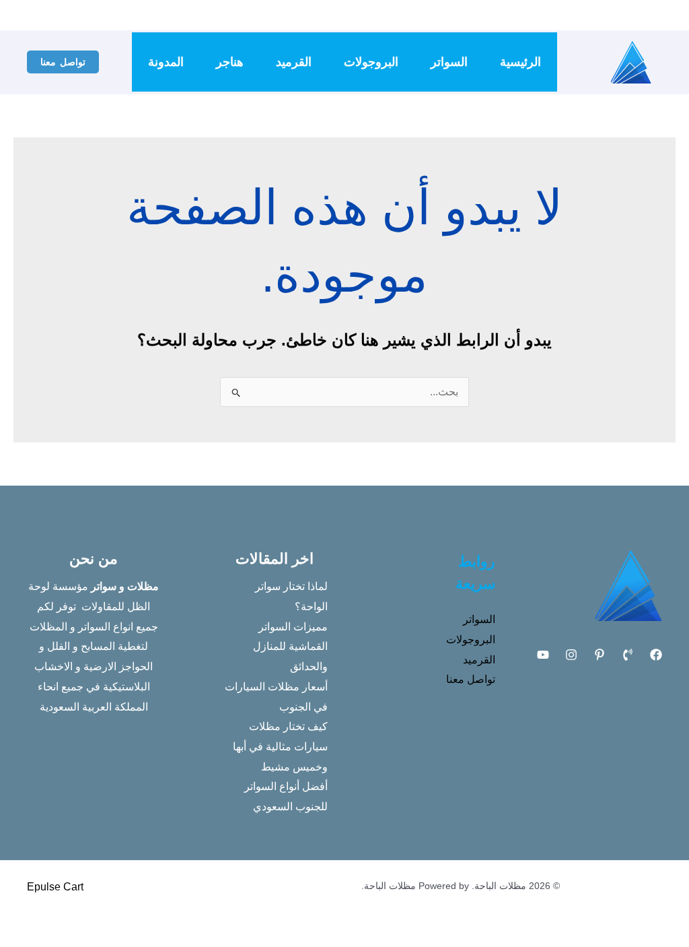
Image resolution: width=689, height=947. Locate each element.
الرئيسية (520, 62)
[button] (63, 62)
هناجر (230, 62)
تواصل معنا (470, 679)
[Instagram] (534, 15)
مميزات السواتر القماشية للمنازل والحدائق (290, 646)
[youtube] (514, 15)
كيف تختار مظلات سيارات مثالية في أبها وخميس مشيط (280, 746)
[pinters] (494, 15)
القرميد (294, 62)
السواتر (449, 62)
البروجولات (371, 62)
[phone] (554, 15)
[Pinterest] (599, 655)
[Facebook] (575, 15)
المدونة (166, 62)
